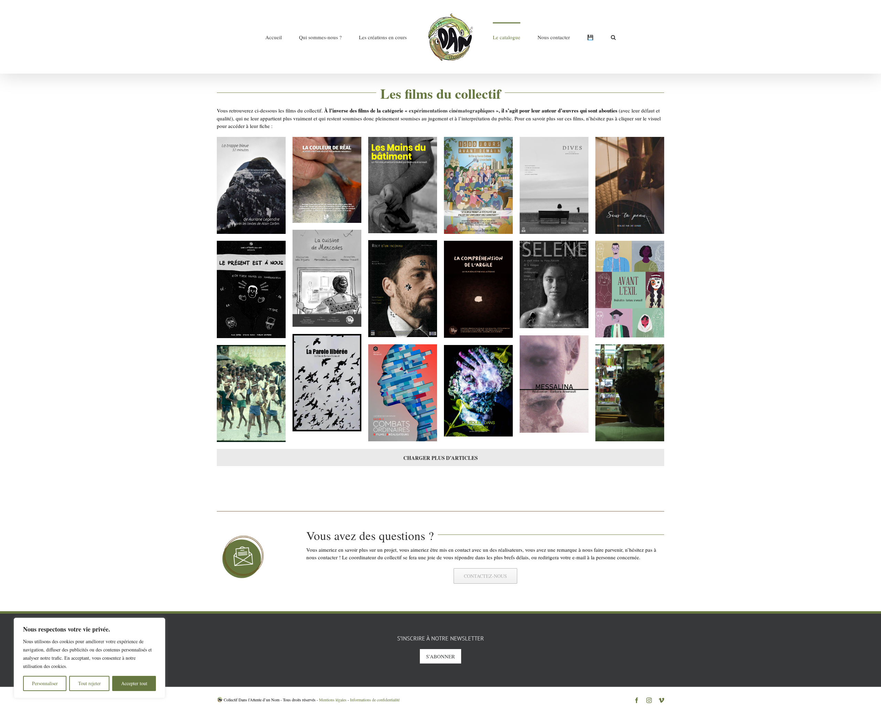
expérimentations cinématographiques (452, 110)
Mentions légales (333, 699)
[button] (573, 36)
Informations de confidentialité (375, 699)
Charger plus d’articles (440, 458)
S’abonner (440, 656)
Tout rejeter (89, 683)
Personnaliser (45, 683)
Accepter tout (134, 683)
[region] (89, 658)
